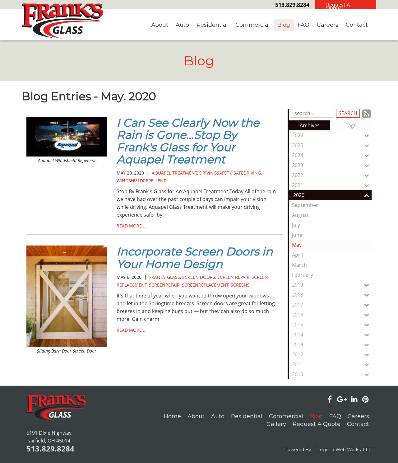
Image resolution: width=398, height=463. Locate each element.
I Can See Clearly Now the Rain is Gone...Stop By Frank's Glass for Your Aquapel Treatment (188, 141)
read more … (131, 226)
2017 (297, 304)
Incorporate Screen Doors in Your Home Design (195, 258)
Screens (240, 285)
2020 (298, 195)
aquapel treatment (174, 173)
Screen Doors (198, 277)
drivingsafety (215, 173)
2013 (297, 344)
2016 (297, 314)
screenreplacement (205, 285)
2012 (297, 354)
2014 (297, 334)
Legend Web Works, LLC (344, 449)
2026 (297, 135)
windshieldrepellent (141, 181)
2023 (297, 165)
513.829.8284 (292, 4)
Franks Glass (164, 277)
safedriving (247, 173)
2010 (297, 374)
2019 (297, 284)
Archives (310, 125)
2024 (297, 155)
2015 (297, 324)
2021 (297, 185)
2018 (297, 294)
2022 (297, 175)
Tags (351, 125)
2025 (297, 145)
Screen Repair (233, 277)
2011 (297, 364)
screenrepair (164, 285)
